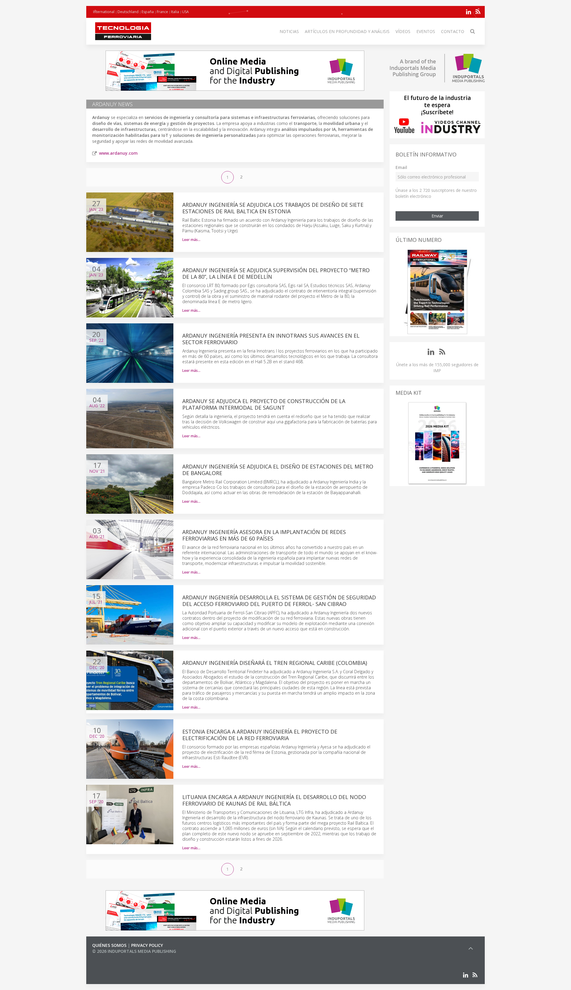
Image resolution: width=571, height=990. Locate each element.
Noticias (289, 31)
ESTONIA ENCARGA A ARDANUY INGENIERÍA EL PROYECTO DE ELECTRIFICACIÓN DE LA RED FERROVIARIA (259, 735)
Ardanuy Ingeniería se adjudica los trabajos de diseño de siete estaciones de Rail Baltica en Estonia (272, 208)
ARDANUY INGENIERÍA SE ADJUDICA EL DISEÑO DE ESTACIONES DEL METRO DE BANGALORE (277, 470)
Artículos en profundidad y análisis (347, 31)
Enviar (437, 216)
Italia (175, 11)
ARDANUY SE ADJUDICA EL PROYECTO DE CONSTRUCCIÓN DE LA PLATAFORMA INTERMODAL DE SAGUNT (263, 404)
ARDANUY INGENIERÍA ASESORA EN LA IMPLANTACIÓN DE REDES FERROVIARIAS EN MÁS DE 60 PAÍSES (264, 535)
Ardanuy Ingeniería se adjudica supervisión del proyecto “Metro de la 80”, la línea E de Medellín (276, 273)
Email (401, 167)
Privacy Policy (147, 945)
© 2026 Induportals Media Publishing (134, 951)
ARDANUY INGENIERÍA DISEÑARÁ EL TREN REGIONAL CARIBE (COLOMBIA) (274, 662)
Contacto (452, 31)
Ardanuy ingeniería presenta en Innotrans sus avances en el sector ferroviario (271, 339)
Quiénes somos (109, 945)
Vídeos (403, 31)
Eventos (425, 31)
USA (185, 11)
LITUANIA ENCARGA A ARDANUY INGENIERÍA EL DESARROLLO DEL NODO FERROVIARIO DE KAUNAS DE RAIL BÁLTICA (274, 800)
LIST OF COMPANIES (112, 957)
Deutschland (128, 11)
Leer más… (191, 239)
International (103, 11)
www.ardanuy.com (118, 153)
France (162, 11)
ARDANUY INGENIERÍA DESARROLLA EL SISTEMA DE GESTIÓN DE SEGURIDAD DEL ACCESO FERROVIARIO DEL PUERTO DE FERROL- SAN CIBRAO (279, 600)
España (148, 11)
